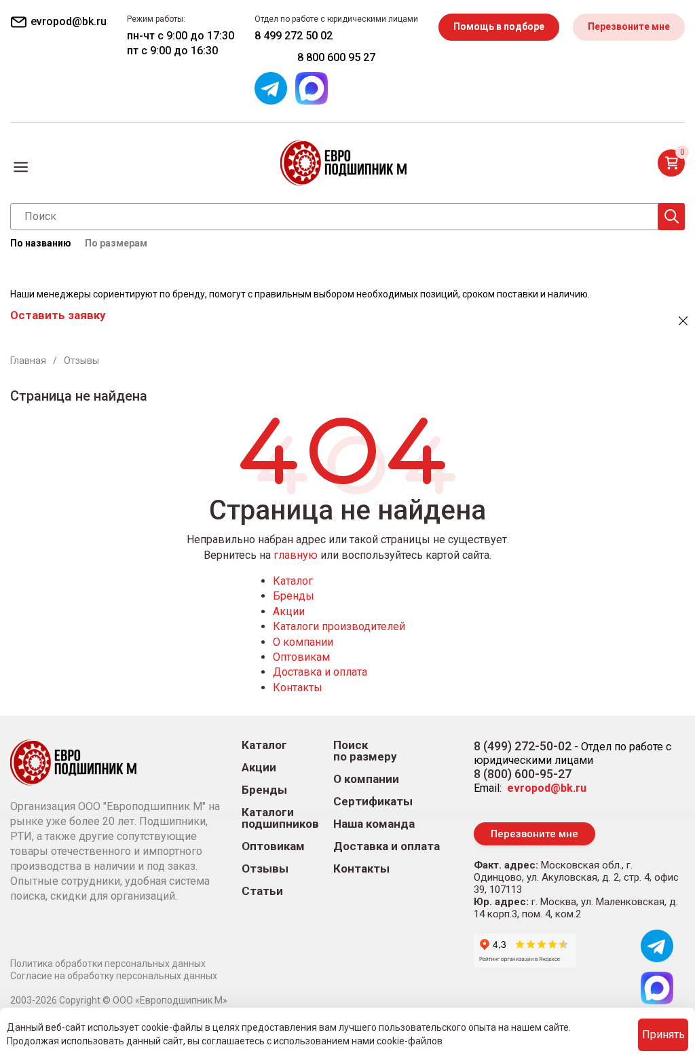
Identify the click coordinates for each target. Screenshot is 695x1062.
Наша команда (374, 824)
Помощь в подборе (498, 26)
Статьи (262, 891)
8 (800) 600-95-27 (522, 774)
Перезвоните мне (629, 26)
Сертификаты (373, 801)
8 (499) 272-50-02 (522, 746)
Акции (289, 611)
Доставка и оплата (320, 671)
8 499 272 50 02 (294, 35)
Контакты (297, 687)
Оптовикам (301, 657)
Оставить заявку (57, 315)
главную (296, 555)
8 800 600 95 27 (336, 57)
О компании (303, 642)
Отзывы (265, 869)
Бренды (293, 595)
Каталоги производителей (339, 626)
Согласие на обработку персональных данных (113, 975)
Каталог (293, 580)
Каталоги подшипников (280, 818)
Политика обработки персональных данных (108, 963)
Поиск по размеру (365, 751)
